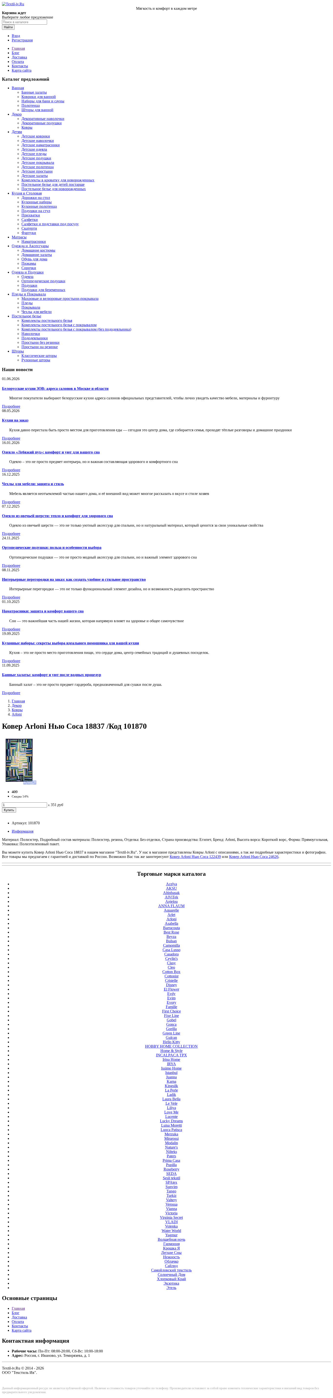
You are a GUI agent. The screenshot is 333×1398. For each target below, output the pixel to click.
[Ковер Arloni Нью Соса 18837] (19, 783)
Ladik (171, 1095)
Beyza (171, 937)
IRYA (171, 1064)
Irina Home (171, 1059)
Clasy (171, 963)
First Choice (171, 1011)
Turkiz (171, 1195)
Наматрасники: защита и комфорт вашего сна (43, 611)
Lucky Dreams (171, 1121)
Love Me (171, 1112)
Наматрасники (33, 241)
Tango (171, 1191)
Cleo (171, 967)
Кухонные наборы (36, 202)
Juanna (171, 1077)
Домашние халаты (36, 255)
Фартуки (28, 233)
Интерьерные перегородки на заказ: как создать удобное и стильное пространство (74, 579)
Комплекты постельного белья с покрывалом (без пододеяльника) (76, 329)
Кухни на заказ (15, 420)
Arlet (171, 915)
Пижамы (28, 263)
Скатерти (29, 228)
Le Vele (171, 1103)
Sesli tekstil (171, 1178)
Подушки (29, 285)
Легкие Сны (171, 1252)
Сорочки (28, 268)
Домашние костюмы (38, 250)
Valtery (171, 1200)
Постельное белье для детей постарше (53, 184)
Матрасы (19, 237)
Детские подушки (36, 158)
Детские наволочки (37, 140)
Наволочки (30, 334)
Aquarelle (171, 910)
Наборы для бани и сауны (42, 101)
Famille (171, 1007)
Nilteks (171, 1152)
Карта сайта (21, 70)
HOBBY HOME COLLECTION (171, 1046)
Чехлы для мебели (36, 312)
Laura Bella (171, 1099)
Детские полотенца (37, 167)
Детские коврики (35, 136)
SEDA (171, 1174)
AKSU (171, 888)
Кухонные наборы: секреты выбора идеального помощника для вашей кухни (70, 643)
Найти (8, 27)
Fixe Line (171, 1016)
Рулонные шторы (35, 360)
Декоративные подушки (41, 123)
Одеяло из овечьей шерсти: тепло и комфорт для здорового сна (57, 516)
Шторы (18, 351)
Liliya (171, 1108)
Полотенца (30, 105)
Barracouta (171, 928)
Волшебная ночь (171, 1239)
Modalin (171, 1143)
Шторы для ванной (37, 110)
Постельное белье (26, 316)
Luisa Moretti (171, 1125)
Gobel (171, 1020)
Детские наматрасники (40, 145)
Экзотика (171, 1283)
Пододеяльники (34, 338)
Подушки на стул (35, 211)
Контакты (20, 66)
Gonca (171, 1024)
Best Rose (171, 932)
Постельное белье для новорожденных (53, 189)
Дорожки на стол (35, 198)
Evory (171, 1002)
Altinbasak (171, 893)
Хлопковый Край (171, 1279)
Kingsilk (171, 1086)
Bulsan (171, 941)
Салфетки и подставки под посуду (50, 224)
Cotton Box (171, 972)
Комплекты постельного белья (46, 320)
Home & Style (171, 1051)
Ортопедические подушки (43, 281)
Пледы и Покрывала (29, 294)
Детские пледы (34, 154)
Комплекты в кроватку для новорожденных (57, 180)
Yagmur (171, 1235)
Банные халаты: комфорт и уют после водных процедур (51, 675)
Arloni (17, 714)
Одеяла (27, 277)
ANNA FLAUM (171, 906)
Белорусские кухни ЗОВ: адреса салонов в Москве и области (55, 388)
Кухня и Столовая (27, 193)
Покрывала (30, 307)
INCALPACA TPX (171, 1055)
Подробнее (11, 406)
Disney (171, 985)
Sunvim (171, 1187)
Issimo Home (171, 1068)
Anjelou (171, 901)
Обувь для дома (34, 259)
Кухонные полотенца (39, 206)
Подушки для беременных (43, 290)
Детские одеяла (34, 149)
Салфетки (29, 219)
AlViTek (171, 897)
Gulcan (171, 1037)
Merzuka (171, 1134)
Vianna (171, 1209)
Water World (171, 1231)
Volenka (171, 1226)
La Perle (171, 1090)
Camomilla (171, 945)
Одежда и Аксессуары (30, 246)
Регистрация (22, 40)
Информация (22, 831)
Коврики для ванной (38, 97)
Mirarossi (171, 1138)
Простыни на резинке (39, 347)
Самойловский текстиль (171, 1270)
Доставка (19, 57)
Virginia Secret (171, 1217)
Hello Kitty (171, 1042)
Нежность (171, 1257)
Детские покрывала (37, 162)
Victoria (171, 1213)
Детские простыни (37, 171)
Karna (171, 1081)
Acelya (171, 884)
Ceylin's (171, 958)
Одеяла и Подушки (28, 272)
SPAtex (171, 1182)
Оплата (18, 61)
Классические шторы (39, 356)
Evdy (171, 994)
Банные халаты (34, 92)
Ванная (18, 88)
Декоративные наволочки (42, 119)
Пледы (27, 303)
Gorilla (171, 1029)
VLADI (171, 1222)
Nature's (171, 1147)
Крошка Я (171, 1248)
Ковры (26, 127)
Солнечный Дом (171, 1274)
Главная (18, 48)
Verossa (171, 1204)
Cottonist (171, 976)
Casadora (171, 954)
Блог (16, 53)
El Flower (171, 989)
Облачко (171, 1261)
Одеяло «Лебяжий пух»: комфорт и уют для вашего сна (51, 452)
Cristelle (171, 980)
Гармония (171, 1244)
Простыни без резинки (40, 342)
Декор (17, 114)
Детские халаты (34, 176)
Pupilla (171, 1165)
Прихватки (30, 215)
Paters (171, 1156)
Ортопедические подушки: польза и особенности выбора (51, 547)
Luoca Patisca (171, 1130)
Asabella (171, 923)
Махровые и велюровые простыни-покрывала (59, 298)
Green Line (171, 1033)
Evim (171, 998)
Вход (16, 36)
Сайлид (171, 1266)
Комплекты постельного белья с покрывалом (59, 325)
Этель (171, 1288)
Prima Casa (171, 1160)
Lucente (171, 1116)
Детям (17, 132)
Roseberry (171, 1169)
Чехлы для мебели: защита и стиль (33, 484)
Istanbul (171, 1073)
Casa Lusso (171, 950)
